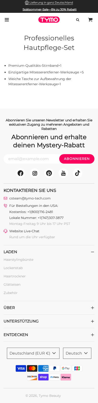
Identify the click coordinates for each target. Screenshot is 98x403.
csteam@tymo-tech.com (30, 198)
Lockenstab (13, 268)
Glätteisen (12, 284)
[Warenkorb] (90, 20)
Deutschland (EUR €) (30, 353)
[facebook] (20, 173)
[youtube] (63, 173)
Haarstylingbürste (18, 259)
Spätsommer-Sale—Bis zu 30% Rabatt (50, 9)
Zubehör (11, 293)
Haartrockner (15, 276)
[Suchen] (77, 20)
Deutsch (74, 353)
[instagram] (34, 173)
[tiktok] (77, 173)
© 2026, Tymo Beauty (43, 396)
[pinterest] (49, 173)
